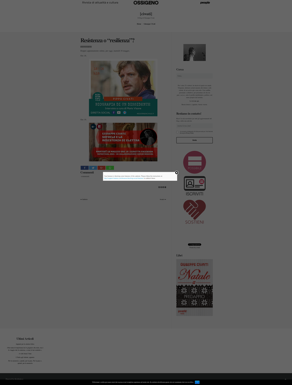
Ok (197, 382)
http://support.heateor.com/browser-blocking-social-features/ (124, 178)
